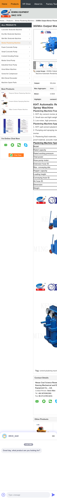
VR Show (26, 4)
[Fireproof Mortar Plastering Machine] (4, 95)
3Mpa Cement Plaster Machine (18, 109)
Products (15, 4)
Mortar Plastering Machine (24, 21)
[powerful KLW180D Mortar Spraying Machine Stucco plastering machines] (43, 430)
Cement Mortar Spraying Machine (19, 101)
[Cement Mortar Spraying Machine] (4, 103)
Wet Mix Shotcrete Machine (11, 38)
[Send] (53, 495)
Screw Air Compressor (9, 74)
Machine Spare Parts (9, 82)
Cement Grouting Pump (9, 56)
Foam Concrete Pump (9, 47)
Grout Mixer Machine (8, 69)
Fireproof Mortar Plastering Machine (20, 93)
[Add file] (3, 495)
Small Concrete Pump (9, 52)
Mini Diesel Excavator (9, 78)
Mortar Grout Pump (8, 60)
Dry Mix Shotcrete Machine (11, 34)
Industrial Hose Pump (9, 65)
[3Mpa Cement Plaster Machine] (4, 111)
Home (4, 4)
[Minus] (53, 436)
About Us (38, 4)
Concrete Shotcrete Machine (11, 30)
